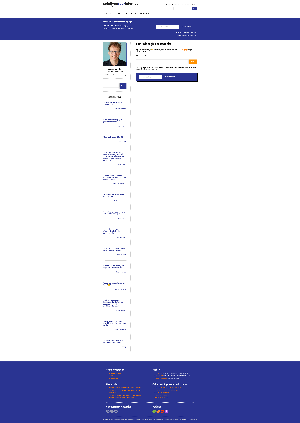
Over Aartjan (175, 4)
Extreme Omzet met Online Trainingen (167, 390)
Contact (194, 4)
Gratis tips (112, 375)
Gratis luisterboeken (115, 373)
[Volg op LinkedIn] (108, 411)
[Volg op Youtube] (116, 411)
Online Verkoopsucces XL (162, 397)
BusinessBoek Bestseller (162, 395)
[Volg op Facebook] (112, 411)
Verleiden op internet (161, 378)
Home (105, 13)
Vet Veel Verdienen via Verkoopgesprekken (168, 387)
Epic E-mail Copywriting (162, 392)
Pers (182, 4)
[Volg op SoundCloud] (162, 411)
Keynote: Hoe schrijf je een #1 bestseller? (121, 397)
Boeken (125, 13)
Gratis (112, 13)
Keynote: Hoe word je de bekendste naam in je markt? (125, 387)
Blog (118, 13)
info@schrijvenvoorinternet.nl (188, 419)
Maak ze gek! (159, 375)
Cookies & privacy (158, 419)
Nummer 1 (158, 373)
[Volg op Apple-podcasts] (166, 411)
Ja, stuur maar (186, 26)
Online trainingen (144, 13)
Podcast (168, 4)
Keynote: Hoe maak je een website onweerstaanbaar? (125, 395)
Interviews (187, 4)
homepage (184, 50)
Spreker (133, 13)
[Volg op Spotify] (154, 411)
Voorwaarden (148, 419)
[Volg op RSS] (158, 411)
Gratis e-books (113, 378)
